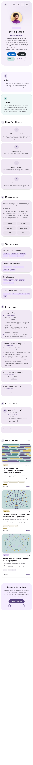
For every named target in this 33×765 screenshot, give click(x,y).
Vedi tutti (27, 441)
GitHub (22, 54)
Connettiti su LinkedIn (17, 606)
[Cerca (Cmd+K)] (22, 4)
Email (11, 59)
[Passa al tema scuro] (27, 4)
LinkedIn (13, 54)
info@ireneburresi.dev (17, 601)
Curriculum (22, 59)
